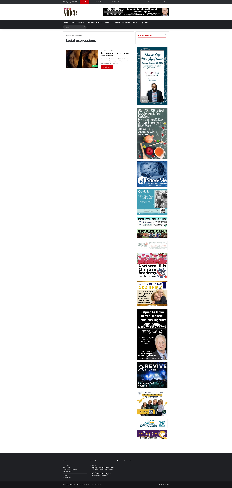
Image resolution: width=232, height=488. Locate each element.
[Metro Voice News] (70, 11)
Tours (72, 23)
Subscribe (151, 2)
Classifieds (126, 23)
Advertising (159, 2)
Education (107, 23)
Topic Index (144, 23)
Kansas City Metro (94, 23)
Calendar (117, 23)
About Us (142, 2)
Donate (166, 2)
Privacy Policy (67, 477)
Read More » (107, 67)
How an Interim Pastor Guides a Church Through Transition (106, 2)
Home (66, 23)
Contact (65, 475)
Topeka (134, 23)
